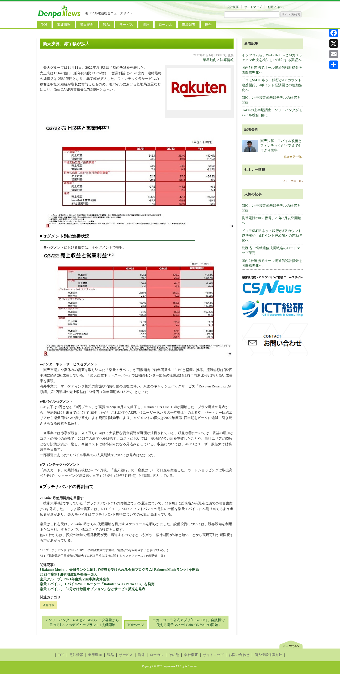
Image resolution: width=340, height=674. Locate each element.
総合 (208, 25)
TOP (44, 25)
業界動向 (87, 25)
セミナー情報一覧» (291, 181)
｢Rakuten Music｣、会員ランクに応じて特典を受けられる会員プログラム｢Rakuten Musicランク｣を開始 (119, 570)
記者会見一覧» (293, 156)
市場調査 (189, 25)
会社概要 (233, 6)
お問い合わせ (276, 6)
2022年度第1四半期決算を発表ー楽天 (68, 574)
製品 (106, 25)
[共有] (333, 64)
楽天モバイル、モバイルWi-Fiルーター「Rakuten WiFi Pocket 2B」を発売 (97, 584)
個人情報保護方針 (268, 655)
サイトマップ (253, 6)
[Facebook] (333, 33)
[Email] (333, 54)
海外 (145, 25)
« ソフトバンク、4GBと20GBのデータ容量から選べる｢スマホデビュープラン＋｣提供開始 (82, 622)
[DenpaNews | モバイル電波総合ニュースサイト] (59, 18)
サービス (126, 25)
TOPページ (135, 625)
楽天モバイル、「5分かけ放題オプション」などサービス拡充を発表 (92, 589)
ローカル (165, 25)
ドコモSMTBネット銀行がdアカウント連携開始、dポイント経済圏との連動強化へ (272, 85)
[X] (333, 43)
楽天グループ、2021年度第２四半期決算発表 (74, 579)
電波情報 (64, 25)
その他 (174, 655)
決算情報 (227, 60)
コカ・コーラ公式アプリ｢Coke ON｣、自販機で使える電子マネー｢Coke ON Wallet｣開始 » (188, 622)
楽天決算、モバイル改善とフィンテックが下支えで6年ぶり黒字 (281, 145)
